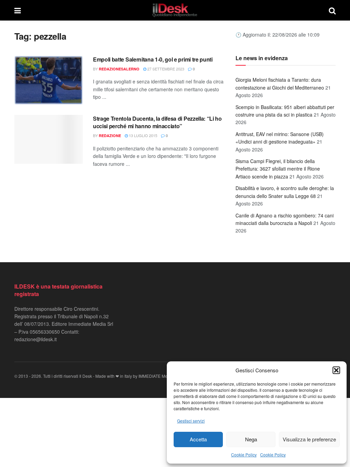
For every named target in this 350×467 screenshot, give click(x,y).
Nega (251, 439)
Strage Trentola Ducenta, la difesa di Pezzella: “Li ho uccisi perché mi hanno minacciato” (157, 122)
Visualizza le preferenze (309, 439)
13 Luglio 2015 (142, 135)
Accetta (198, 439)
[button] (336, 370)
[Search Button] (332, 10)
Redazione (110, 135)
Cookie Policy (244, 454)
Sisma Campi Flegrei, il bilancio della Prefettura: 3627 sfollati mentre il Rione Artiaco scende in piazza (277, 169)
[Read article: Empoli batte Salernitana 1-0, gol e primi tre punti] (48, 80)
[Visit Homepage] (175, 10)
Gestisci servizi (191, 421)
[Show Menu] (17, 10)
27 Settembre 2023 (165, 68)
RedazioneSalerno (119, 68)
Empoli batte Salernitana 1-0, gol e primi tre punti (153, 59)
